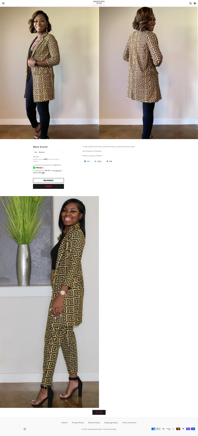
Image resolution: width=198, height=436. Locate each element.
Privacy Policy (78, 423)
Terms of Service (129, 423)
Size (35, 152)
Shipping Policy (111, 423)
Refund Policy (94, 423)
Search (65, 423)
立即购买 (48, 186)
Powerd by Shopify (109, 429)
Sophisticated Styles (95, 429)
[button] (48, 170)
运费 (43, 173)
